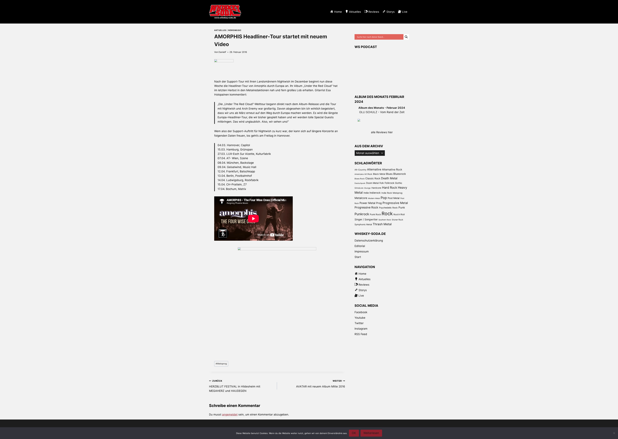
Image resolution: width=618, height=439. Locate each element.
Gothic (398, 183)
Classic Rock (372, 178)
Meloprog (221, 363)
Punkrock (362, 214)
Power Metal (367, 203)
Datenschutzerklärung (369, 240)
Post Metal (394, 198)
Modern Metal (374, 198)
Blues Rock (360, 179)
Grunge (367, 188)
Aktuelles (220, 30)
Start (358, 257)
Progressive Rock (366, 207)
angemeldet (230, 414)
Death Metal (389, 178)
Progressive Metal (395, 203)
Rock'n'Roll (399, 214)
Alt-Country (360, 169)
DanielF (222, 52)
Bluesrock (399, 173)
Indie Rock (386, 193)
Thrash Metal (382, 224)
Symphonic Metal (363, 224)
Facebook (361, 312)
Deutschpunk (360, 183)
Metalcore (361, 198)
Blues (389, 173)
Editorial (360, 246)
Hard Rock (389, 187)
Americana (359, 174)
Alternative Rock (392, 169)
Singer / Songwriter (366, 219)
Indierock (375, 192)
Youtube (360, 317)
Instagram (361, 328)
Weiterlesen (371, 433)
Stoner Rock (397, 219)
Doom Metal (372, 183)
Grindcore (359, 188)
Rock (387, 213)
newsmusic (234, 30)
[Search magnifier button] (406, 37)
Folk (381, 183)
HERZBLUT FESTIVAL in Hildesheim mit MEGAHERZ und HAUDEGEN (234, 386)
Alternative (374, 169)
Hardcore (376, 187)
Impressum (362, 251)
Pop (384, 198)
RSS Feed (361, 334)
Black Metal (379, 174)
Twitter (359, 323)
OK (354, 433)
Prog (379, 203)
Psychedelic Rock (388, 207)
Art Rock (368, 174)
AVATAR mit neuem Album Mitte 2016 (320, 384)
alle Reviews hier (382, 132)
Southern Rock (385, 220)
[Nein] (614, 433)
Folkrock (389, 183)
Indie (366, 192)
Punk (401, 207)
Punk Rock (375, 214)
